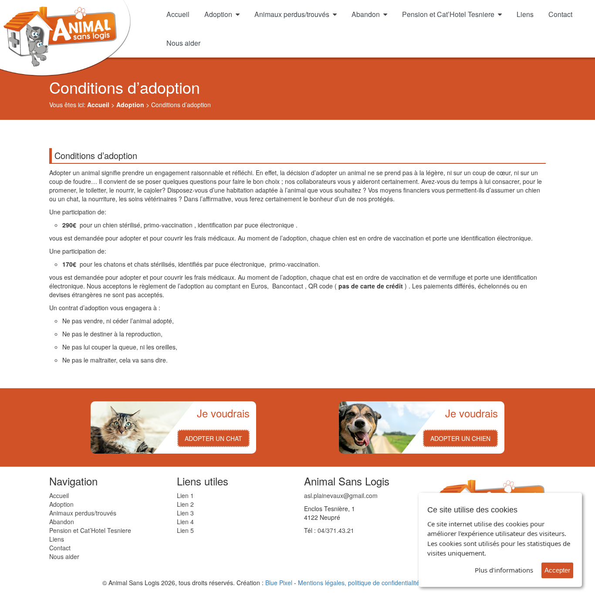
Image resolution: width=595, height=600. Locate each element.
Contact (560, 14)
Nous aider (183, 43)
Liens (525, 14)
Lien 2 (185, 504)
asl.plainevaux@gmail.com (341, 495)
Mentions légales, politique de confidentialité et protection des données (395, 582)
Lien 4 (185, 521)
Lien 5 (185, 530)
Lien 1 (185, 495)
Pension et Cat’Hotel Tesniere (448, 14)
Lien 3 (185, 512)
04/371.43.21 (336, 530)
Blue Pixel (278, 582)
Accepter (557, 570)
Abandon (366, 14)
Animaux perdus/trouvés (291, 14)
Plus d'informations (504, 570)
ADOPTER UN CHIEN (460, 438)
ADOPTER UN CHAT (213, 438)
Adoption (218, 14)
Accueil (177, 14)
